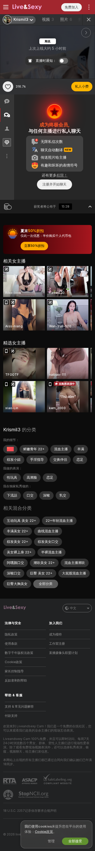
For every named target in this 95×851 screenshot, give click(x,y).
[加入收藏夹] (8, 86)
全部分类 (46, 584)
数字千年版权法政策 (19, 653)
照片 (66, 19)
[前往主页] (30, 7)
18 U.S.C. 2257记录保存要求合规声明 (29, 811)
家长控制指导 (14, 671)
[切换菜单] (6, 7)
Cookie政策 (13, 662)
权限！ (62, 175)
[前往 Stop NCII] (34, 795)
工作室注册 (57, 643)
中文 (73, 608)
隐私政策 (11, 634)
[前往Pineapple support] (8, 795)
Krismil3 (12, 429)
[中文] (10, 449)
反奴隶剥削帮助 (16, 680)
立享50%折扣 (34, 246)
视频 (48, 19)
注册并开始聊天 (54, 184)
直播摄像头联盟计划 (63, 653)
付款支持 (11, 716)
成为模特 (55, 634)
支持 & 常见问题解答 (19, 706)
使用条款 (11, 643)
